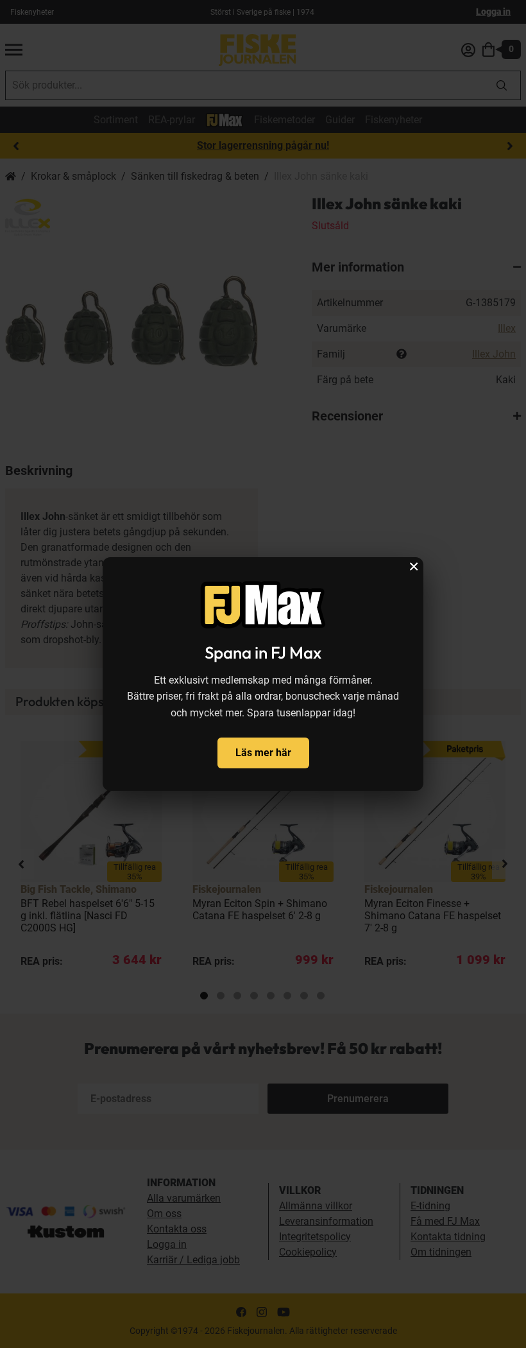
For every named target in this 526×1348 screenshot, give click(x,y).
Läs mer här (263, 753)
